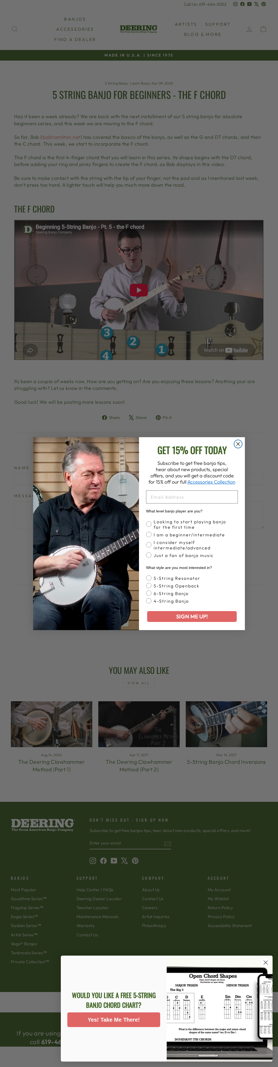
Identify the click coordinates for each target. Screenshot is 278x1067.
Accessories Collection (211, 482)
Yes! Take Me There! (114, 1020)
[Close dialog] (238, 444)
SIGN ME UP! (192, 616)
